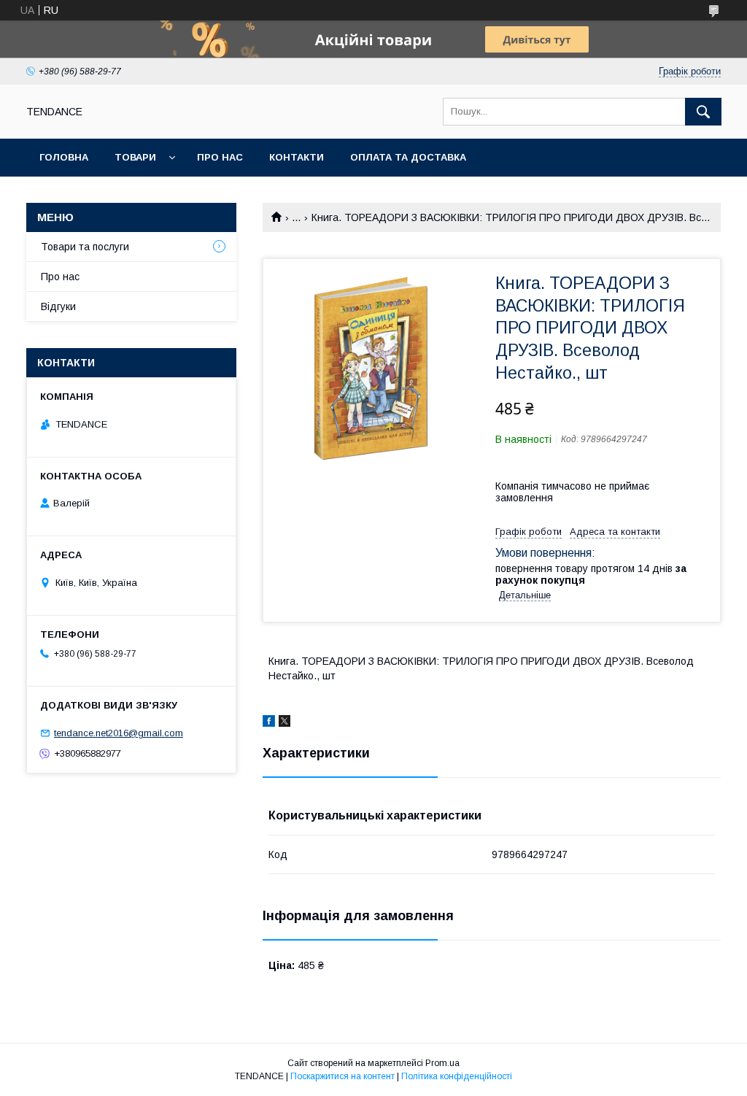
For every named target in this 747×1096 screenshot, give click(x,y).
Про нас (220, 157)
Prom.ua (442, 1063)
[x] (284, 723)
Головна (63, 157)
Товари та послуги (85, 246)
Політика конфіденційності (456, 1076)
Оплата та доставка (408, 157)
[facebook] (269, 723)
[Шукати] (703, 112)
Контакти (296, 157)
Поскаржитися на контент (342, 1076)
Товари (135, 157)
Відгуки (58, 306)
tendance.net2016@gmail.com (118, 733)
